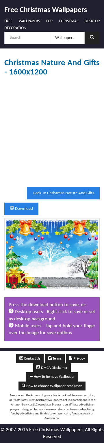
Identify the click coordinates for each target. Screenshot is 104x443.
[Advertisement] (52, 132)
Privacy (79, 358)
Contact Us (31, 358)
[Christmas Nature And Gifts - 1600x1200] (52, 254)
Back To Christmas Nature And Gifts (63, 193)
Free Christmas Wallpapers (45, 10)
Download (23, 209)
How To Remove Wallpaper (54, 377)
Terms (57, 358)
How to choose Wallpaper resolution (53, 386)
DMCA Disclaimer (54, 368)
